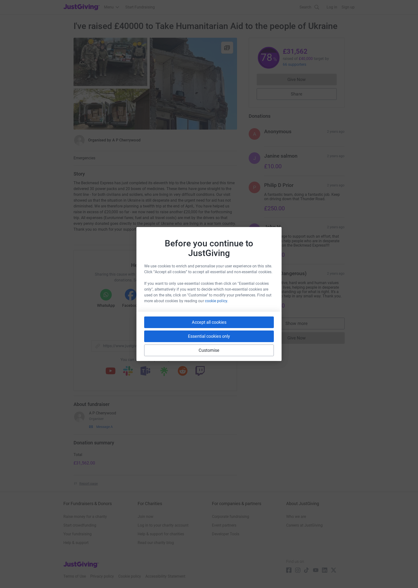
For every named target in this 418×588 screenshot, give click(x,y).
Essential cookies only (209, 336)
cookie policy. (216, 301)
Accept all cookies (209, 322)
